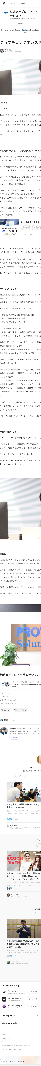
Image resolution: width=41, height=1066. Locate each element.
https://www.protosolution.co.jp (19, 19)
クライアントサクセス (8, 700)
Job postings (33, 30)
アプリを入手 (33, 992)
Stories (25, 30)
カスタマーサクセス (21, 710)
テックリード (5, 693)
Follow (20, 24)
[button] (21, 985)
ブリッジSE (4, 696)
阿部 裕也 (8, 50)
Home (3, 30)
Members (18, 30)
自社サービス (6, 710)
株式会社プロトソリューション (24, 13)
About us (10, 30)
